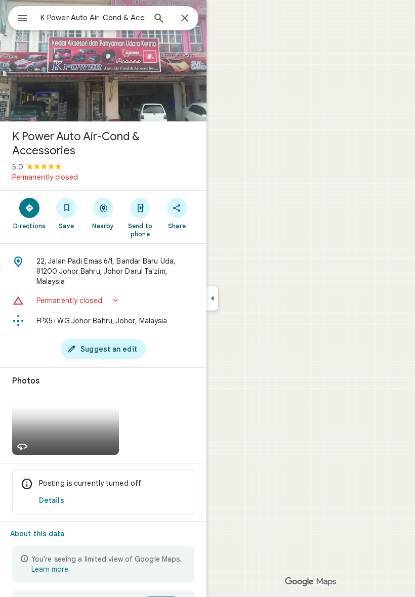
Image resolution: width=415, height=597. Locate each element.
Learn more (49, 569)
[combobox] (92, 18)
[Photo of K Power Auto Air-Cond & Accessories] (103, 60)
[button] (103, 300)
